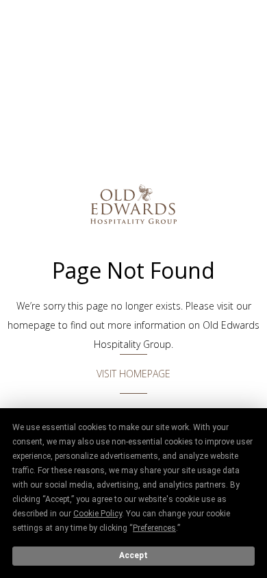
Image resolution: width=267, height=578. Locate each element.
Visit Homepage (133, 373)
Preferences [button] (154, 528)
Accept (133, 555)
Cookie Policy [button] (97, 513)
